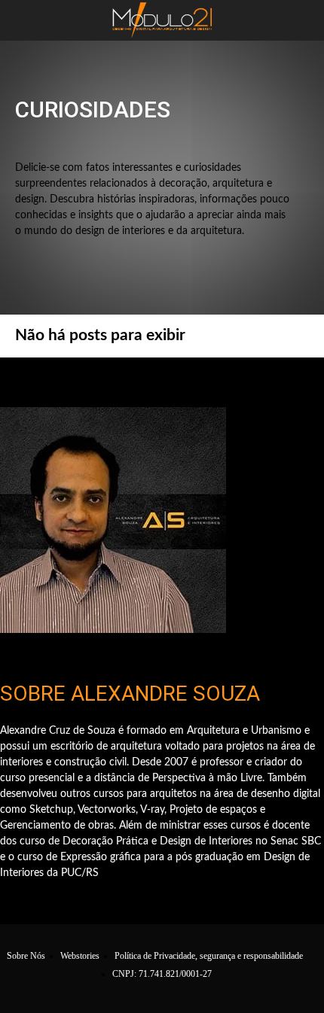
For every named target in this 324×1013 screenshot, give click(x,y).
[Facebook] (65, 380)
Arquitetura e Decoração (68, 141)
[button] (26, 20)
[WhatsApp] (219, 380)
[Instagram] (103, 380)
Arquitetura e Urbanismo (179, 141)
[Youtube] (259, 380)
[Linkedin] (143, 380)
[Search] (303, 20)
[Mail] (181, 380)
